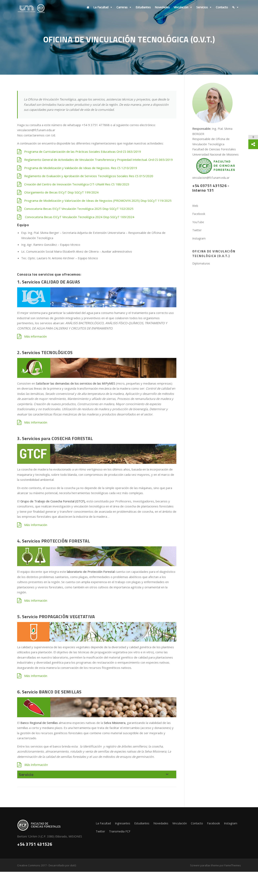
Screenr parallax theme (204, 865)
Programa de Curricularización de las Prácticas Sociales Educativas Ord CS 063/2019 (82, 152)
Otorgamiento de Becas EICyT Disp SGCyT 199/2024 (61, 192)
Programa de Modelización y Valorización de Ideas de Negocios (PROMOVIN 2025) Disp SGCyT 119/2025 (98, 201)
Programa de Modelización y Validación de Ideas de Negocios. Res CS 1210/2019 (80, 168)
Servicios (202, 7)
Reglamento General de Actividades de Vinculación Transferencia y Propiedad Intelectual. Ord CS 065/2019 (98, 160)
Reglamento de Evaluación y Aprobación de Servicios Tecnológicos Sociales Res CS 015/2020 (88, 176)
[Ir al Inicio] (86, 7)
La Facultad (100, 7)
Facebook (213, 823)
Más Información (35, 422)
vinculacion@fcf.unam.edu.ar (210, 178)
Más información (35, 336)
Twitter (100, 831)
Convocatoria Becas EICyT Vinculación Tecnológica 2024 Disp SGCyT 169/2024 (79, 217)
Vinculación (181, 7)
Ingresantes (122, 823)
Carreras (122, 7)
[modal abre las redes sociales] (253, 144)
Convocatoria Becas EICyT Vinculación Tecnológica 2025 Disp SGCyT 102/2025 (78, 209)
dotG (73, 865)
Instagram (230, 823)
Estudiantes (143, 7)
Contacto (222, 7)
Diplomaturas (201, 263)
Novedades (162, 7)
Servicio (26, 774)
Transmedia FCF (119, 831)
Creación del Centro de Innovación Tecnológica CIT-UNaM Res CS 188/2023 (76, 184)
